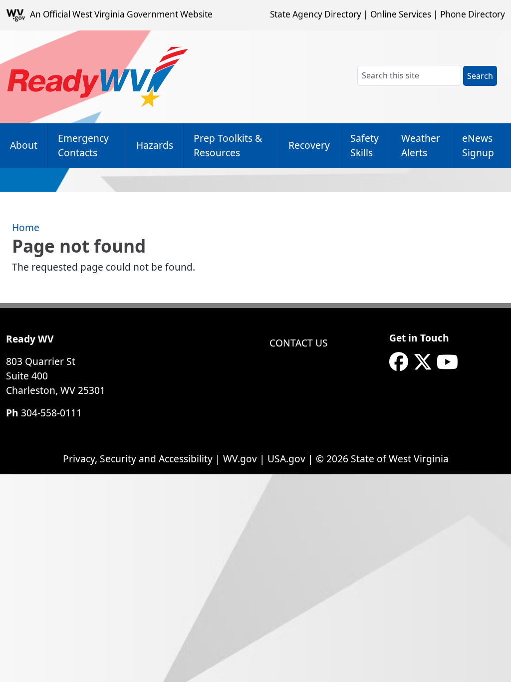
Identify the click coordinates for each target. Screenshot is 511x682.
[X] (422, 361)
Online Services (400, 14)
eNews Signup (478, 145)
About (23, 145)
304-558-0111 (51, 412)
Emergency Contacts (83, 145)
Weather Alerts (420, 145)
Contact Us (298, 342)
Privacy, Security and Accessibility (138, 458)
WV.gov (240, 458)
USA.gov (286, 458)
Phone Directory (472, 14)
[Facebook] (398, 361)
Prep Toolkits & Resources (228, 145)
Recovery (309, 145)
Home (25, 227)
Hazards (154, 145)
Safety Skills (364, 145)
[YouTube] (447, 361)
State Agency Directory (315, 14)
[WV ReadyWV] (98, 76)
